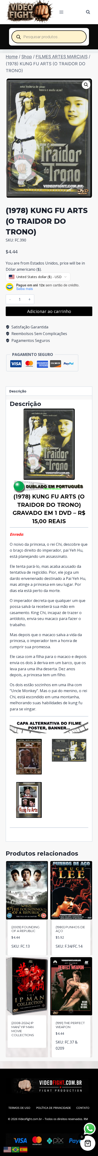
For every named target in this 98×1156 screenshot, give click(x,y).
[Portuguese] (16, 1149)
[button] (86, 84)
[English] (8, 1149)
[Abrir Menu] (61, 12)
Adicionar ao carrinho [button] (27, 950)
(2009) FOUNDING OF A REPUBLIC (25, 929)
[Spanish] (24, 1149)
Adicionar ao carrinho (49, 311)
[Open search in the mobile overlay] (49, 37)
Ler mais (27, 1050)
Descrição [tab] (17, 391)
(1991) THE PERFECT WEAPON (70, 1025)
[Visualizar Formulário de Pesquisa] (88, 12)
